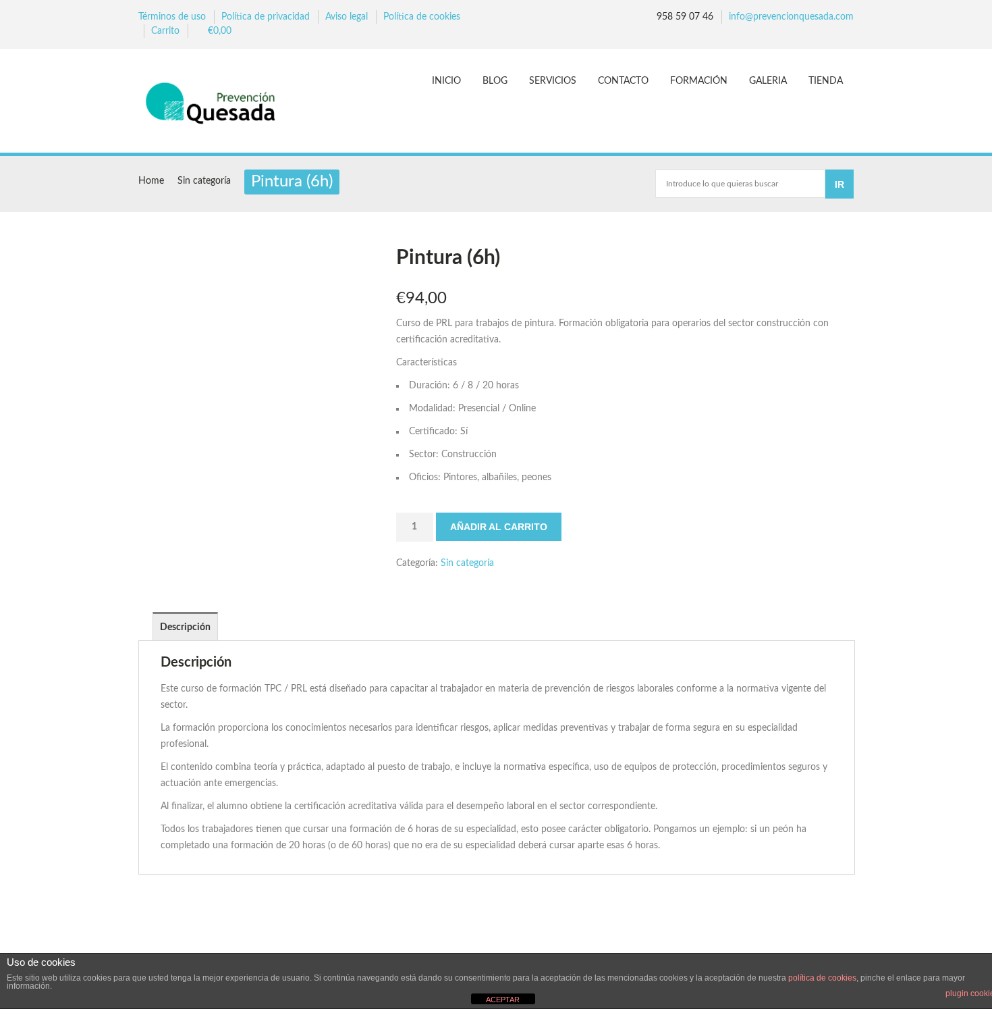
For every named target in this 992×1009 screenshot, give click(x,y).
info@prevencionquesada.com (791, 17)
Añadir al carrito (498, 526)
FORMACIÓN (698, 81)
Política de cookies (421, 17)
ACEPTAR (503, 999)
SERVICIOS (552, 81)
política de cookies (822, 978)
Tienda (825, 81)
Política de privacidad (265, 17)
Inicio (446, 81)
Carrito (165, 31)
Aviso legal (346, 17)
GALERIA (768, 81)
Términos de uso (172, 17)
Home (151, 181)
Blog (495, 81)
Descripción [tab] (185, 627)
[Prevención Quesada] (217, 102)
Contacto (623, 81)
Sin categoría (204, 181)
